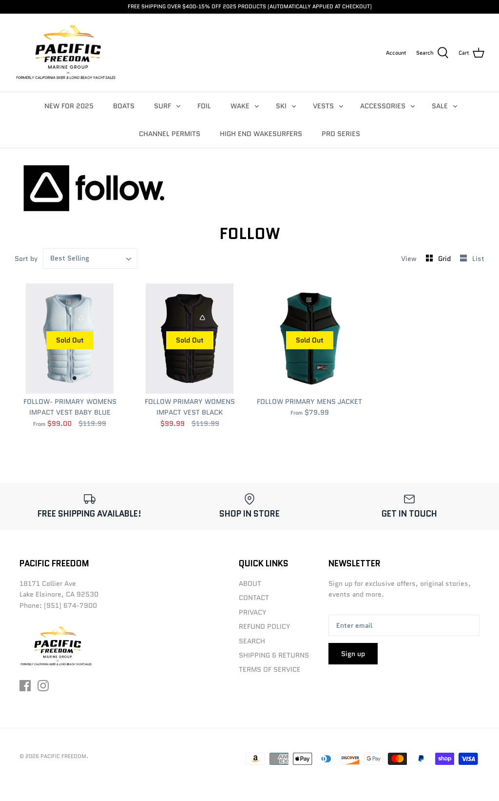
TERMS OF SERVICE (270, 669)
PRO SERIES (341, 134)
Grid (445, 258)
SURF (162, 106)
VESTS (323, 106)
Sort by (26, 258)
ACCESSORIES (382, 106)
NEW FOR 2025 (69, 106)
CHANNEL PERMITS (169, 134)
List (478, 258)
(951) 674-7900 (70, 605)
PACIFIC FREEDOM (63, 756)
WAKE (240, 106)
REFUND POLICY (264, 626)
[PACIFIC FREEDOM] (66, 52)
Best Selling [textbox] (69, 258)
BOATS (123, 106)
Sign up (353, 654)
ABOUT (250, 583)
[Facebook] (25, 685)
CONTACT (254, 597)
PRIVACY (253, 612)
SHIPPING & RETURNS (274, 655)
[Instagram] (43, 685)
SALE (440, 106)
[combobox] (90, 258)
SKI (281, 106)
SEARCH (252, 641)
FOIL (204, 106)
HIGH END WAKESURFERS (261, 134)
